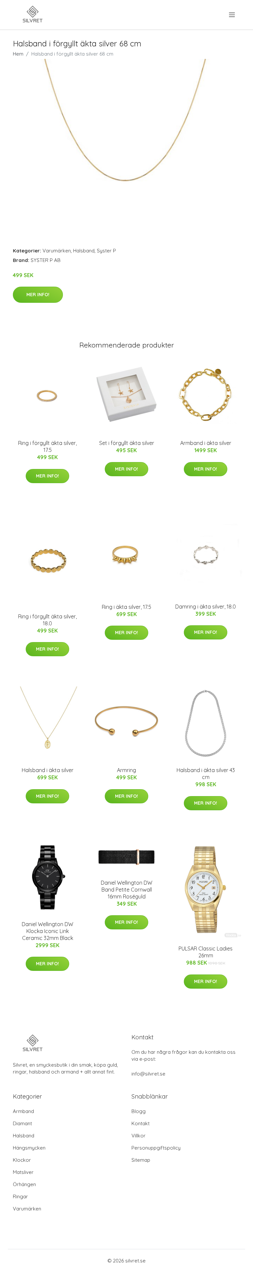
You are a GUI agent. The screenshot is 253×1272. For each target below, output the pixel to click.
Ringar (20, 1196)
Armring (126, 770)
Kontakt (140, 1123)
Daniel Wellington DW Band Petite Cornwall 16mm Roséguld (126, 889)
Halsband (84, 250)
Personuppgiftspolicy (156, 1148)
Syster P (106, 250)
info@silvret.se (148, 1074)
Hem (18, 54)
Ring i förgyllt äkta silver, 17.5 (47, 446)
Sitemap (140, 1160)
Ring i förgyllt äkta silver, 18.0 (47, 620)
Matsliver (23, 1172)
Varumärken (56, 250)
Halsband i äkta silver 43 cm (206, 773)
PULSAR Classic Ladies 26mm (206, 952)
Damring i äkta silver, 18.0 (205, 606)
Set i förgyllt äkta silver (126, 443)
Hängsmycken (29, 1148)
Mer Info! (37, 295)
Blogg (138, 1111)
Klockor (22, 1160)
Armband (23, 1111)
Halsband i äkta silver (47, 770)
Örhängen (24, 1184)
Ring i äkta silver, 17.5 (126, 607)
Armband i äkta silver (205, 443)
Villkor (138, 1135)
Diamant (22, 1123)
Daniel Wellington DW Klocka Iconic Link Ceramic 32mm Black (47, 931)
